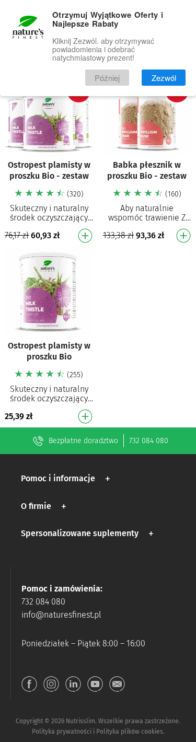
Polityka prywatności (61, 731)
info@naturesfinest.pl (61, 615)
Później (107, 77)
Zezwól (164, 77)
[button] (67, 479)
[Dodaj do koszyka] (85, 236)
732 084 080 (148, 440)
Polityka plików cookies (129, 731)
